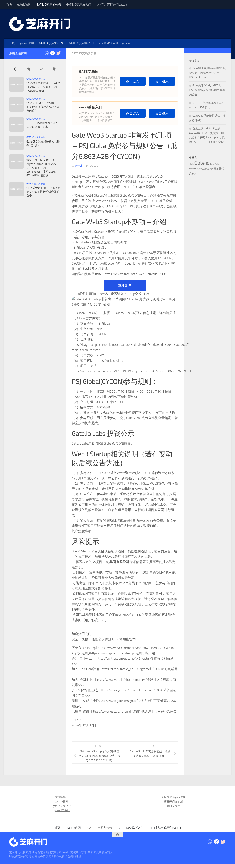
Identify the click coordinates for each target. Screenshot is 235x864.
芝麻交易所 (208, 169)
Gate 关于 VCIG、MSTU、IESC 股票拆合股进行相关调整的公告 (43, 106)
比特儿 (78, 165)
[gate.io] (52, 53)
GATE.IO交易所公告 (48, 4)
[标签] (54, 69)
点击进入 (132, 81)
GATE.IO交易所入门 (78, 4)
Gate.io (202, 163)
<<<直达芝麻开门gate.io (111, 4)
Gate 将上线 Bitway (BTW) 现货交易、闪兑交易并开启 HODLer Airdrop (43, 86)
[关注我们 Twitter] (58, 53)
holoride (192, 169)
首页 (9, 4)
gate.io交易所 (62, 810)
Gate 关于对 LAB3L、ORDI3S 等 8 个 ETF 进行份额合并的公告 (43, 191)
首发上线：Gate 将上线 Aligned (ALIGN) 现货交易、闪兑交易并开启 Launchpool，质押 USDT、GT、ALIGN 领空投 (42, 167)
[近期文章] (15, 69)
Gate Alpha (214, 164)
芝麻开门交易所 (173, 801)
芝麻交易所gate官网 (173, 797)
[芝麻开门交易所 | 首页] (39, 24)
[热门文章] (28, 69)
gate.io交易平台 (61, 806)
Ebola (191, 164)
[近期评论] (41, 69)
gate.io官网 (24, 4)
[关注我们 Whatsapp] (46, 53)
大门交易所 (173, 806)
